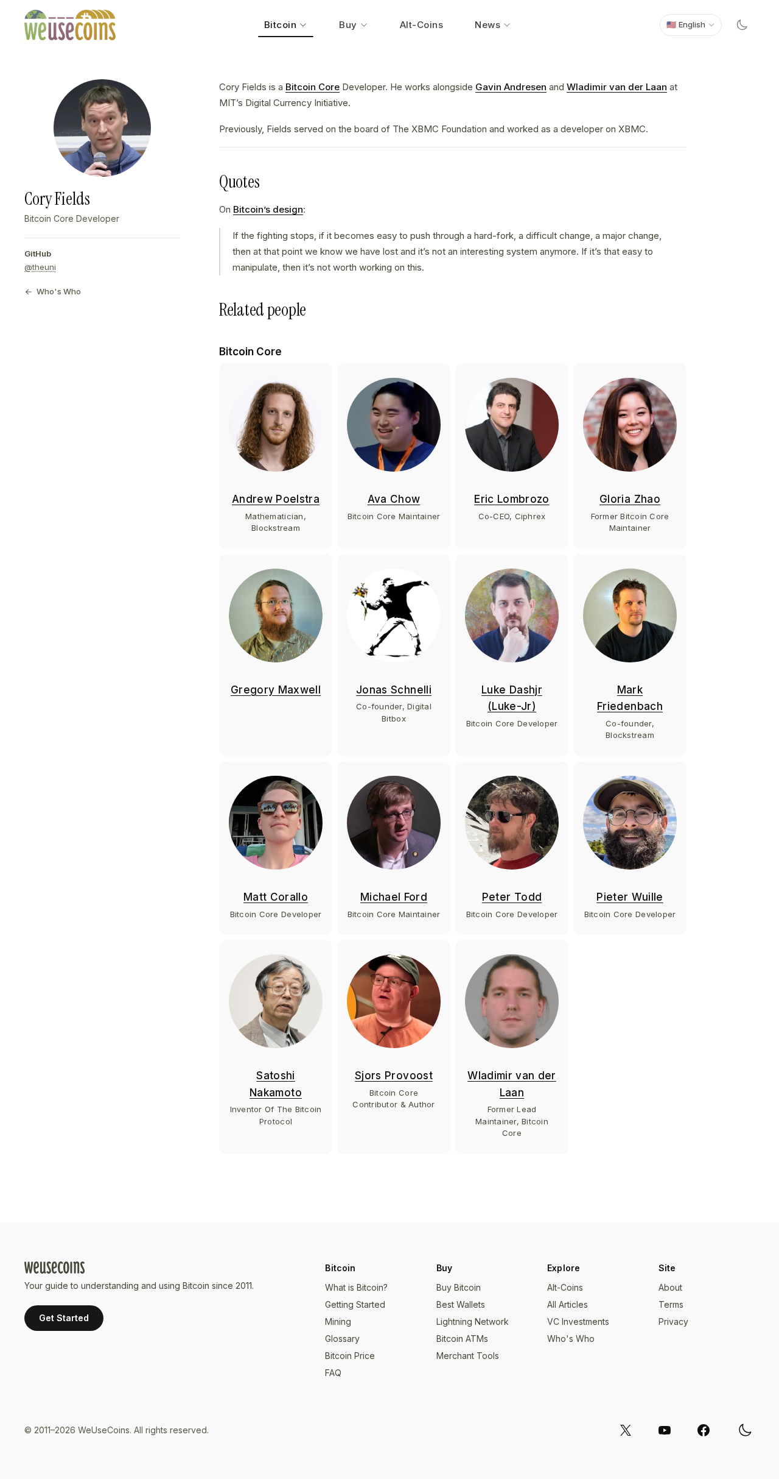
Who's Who (59, 291)
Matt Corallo (275, 897)
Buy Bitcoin (458, 1287)
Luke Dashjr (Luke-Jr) (511, 698)
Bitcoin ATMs (462, 1338)
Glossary (342, 1338)
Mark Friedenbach (630, 698)
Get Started (64, 1318)
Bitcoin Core (312, 87)
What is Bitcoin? (356, 1287)
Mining (338, 1321)
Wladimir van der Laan (617, 87)
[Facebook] (703, 1430)
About (670, 1287)
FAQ (333, 1372)
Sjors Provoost (394, 1075)
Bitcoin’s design (268, 209)
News (487, 24)
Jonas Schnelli (393, 690)
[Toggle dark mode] (742, 25)
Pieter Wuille (629, 897)
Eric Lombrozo (511, 499)
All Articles (567, 1304)
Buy (348, 24)
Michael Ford (393, 897)
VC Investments (578, 1321)
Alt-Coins (422, 24)
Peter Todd (512, 897)
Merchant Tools (467, 1355)
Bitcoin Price (350, 1355)
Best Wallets (460, 1304)
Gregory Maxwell (276, 690)
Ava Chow (394, 499)
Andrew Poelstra (276, 499)
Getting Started (355, 1304)
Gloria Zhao (629, 499)
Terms (670, 1304)
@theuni (40, 267)
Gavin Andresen (511, 87)
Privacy (673, 1321)
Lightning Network (472, 1321)
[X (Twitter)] (625, 1430)
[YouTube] (664, 1430)
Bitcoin (280, 24)
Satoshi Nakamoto (276, 1084)
